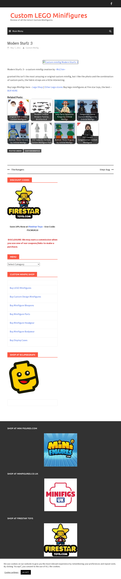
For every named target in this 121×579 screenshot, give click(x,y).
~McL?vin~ (60, 69)
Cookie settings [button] (11, 572)
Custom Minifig (32, 47)
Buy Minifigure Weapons (22, 305)
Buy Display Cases (18, 340)
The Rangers (17, 169)
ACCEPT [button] (25, 572)
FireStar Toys (35, 226)
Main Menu (17, 31)
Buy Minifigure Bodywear (22, 331)
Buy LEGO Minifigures (20, 287)
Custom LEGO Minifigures (48, 15)
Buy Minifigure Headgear (22, 322)
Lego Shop (37, 87)
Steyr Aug (105, 169)
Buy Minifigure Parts (20, 314)
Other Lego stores (53, 87)
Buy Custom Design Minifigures (25, 296)
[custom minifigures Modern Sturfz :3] (60, 61)
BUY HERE (12, 90)
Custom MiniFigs (32, 151)
